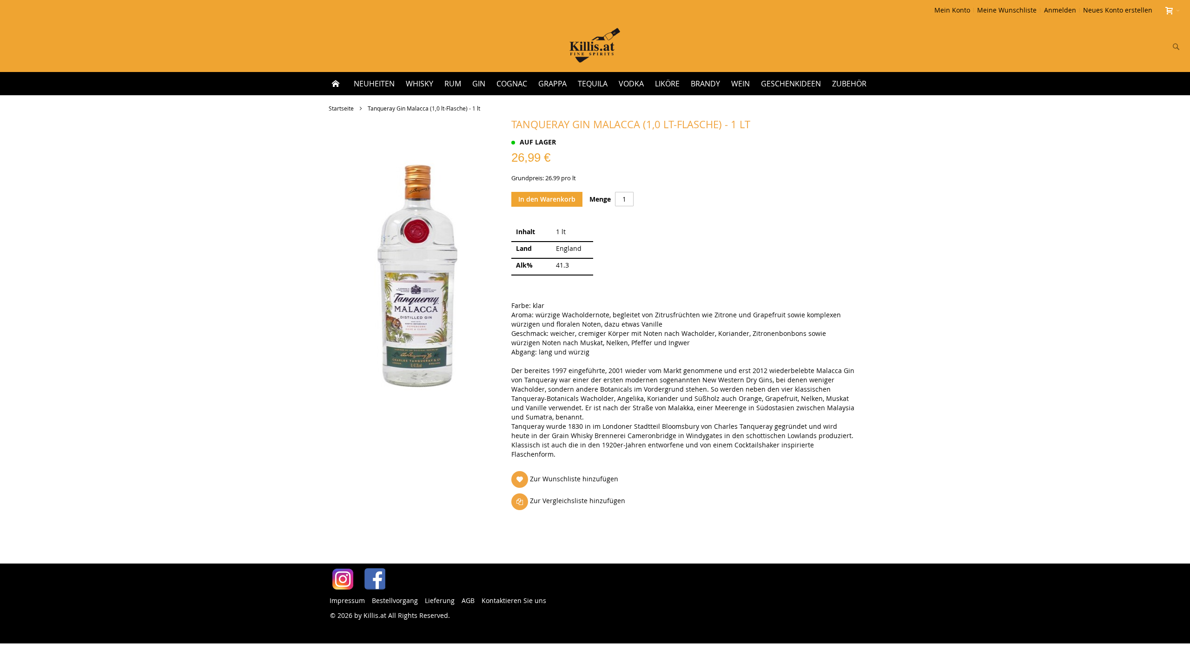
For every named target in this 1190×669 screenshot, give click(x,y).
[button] (566, 479)
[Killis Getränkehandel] (595, 46)
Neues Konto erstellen (1117, 10)
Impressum (347, 600)
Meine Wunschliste (1007, 10)
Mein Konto (952, 10)
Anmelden (1060, 10)
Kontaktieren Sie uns (514, 600)
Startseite (341, 108)
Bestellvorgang (395, 600)
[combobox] (1114, 46)
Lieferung (440, 600)
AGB (468, 600)
